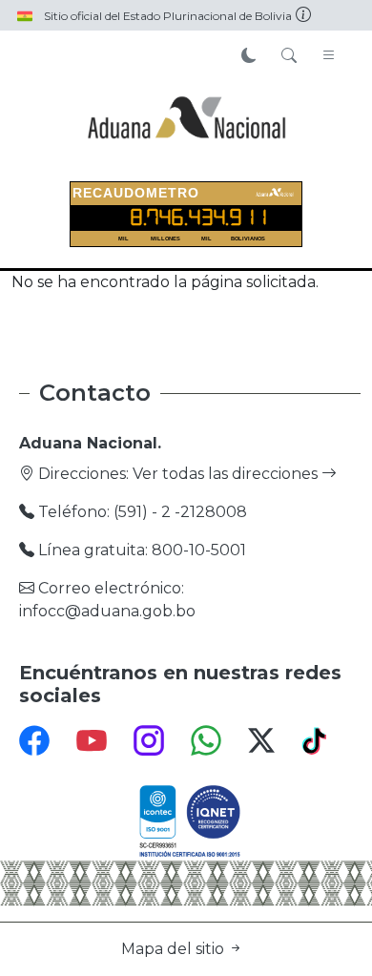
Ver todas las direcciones (227, 474)
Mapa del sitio (174, 949)
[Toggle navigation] (329, 56)
